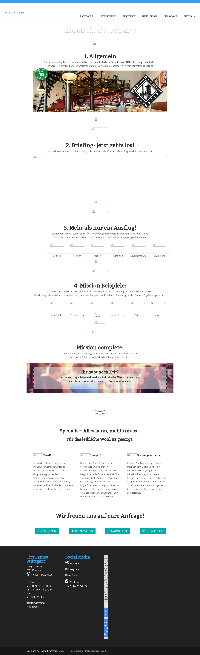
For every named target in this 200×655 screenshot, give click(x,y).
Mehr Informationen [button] (106, 604)
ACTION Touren (108, 16)
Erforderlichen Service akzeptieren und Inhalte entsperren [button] (106, 628)
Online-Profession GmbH (52, 650)
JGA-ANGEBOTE (118, 531)
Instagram (73, 569)
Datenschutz (92, 650)
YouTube (72, 575)
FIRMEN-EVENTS (82, 531)
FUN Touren (129, 16)
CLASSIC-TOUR (47, 531)
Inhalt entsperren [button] (106, 612)
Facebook (74, 563)
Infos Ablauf (170, 16)
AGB (103, 650)
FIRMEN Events (149, 16)
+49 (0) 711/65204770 (41, 574)
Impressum (77, 650)
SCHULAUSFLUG (152, 531)
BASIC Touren (87, 16)
